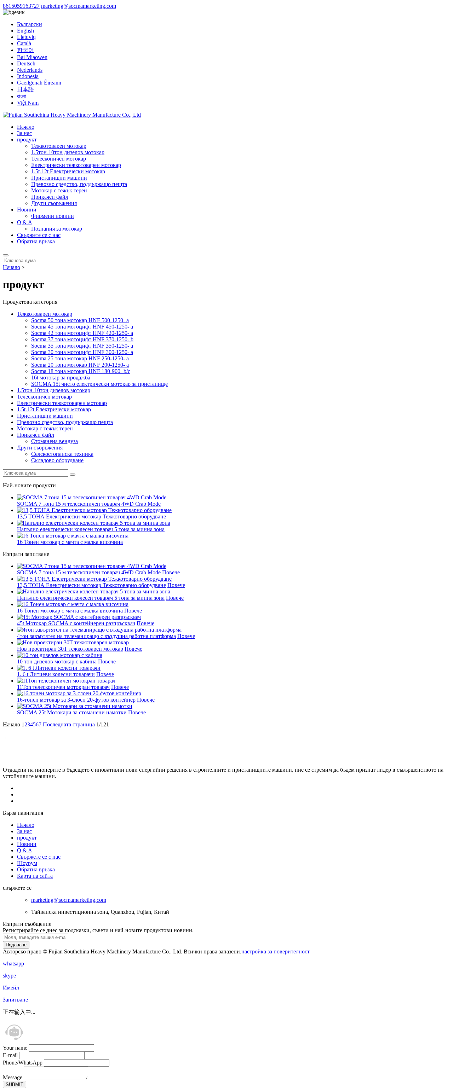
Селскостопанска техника (62, 454)
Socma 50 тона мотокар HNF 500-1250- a (80, 320)
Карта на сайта (35, 876)
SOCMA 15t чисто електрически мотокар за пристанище (99, 384)
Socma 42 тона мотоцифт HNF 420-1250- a (82, 333)
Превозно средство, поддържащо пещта (79, 184)
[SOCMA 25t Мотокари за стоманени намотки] (74, 706)
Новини (26, 210)
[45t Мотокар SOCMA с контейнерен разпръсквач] (79, 617)
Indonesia (28, 76)
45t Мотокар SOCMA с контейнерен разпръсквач (76, 623)
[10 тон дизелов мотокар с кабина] (59, 655)
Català (24, 43)
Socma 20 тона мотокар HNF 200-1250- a (80, 365)
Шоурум (27, 863)
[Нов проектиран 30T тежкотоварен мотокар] (73, 642)
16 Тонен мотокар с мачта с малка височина (70, 542)
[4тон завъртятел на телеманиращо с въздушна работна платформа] (99, 630)
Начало (25, 127)
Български (29, 24)
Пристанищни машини (59, 178)
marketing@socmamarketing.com (78, 6)
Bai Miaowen (32, 57)
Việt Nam (28, 103)
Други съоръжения (54, 203)
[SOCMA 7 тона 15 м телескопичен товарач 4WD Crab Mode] (91, 566)
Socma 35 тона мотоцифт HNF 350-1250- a (82, 346)
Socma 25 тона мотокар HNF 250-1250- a (80, 358)
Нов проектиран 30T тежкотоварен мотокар (70, 649)
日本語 (25, 89)
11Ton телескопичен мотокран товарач (63, 687)
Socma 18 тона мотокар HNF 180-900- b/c (80, 371)
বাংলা (21, 96)
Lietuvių (26, 37)
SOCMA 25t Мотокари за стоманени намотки (72, 712)
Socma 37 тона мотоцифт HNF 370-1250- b (82, 339)
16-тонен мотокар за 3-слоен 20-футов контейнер (76, 700)
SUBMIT (14, 1084)
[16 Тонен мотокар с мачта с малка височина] (72, 604)
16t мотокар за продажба (60, 378)
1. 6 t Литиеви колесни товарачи (56, 674)
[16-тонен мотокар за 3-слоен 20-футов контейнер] (79, 693)
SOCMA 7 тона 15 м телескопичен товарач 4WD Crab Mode (89, 504)
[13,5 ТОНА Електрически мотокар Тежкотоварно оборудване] (94, 579)
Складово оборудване (57, 460)
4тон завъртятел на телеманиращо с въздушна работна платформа (96, 636)
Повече (171, 572)
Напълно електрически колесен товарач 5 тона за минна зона (91, 529)
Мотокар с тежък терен (59, 190)
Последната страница (69, 724)
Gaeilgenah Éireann (39, 83)
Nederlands (29, 70)
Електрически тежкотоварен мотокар (76, 165)
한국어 (25, 50)
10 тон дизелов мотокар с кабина (57, 661)
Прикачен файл (49, 197)
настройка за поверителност (275, 951)
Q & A (24, 222)
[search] (5, 255)
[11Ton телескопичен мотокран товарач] (66, 681)
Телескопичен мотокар (58, 159)
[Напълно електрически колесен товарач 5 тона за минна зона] (93, 591)
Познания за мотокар (56, 229)
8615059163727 (21, 6)
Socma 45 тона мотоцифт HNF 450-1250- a (82, 327)
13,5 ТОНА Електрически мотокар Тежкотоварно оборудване (91, 516)
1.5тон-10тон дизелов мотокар (67, 152)
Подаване (16, 944)
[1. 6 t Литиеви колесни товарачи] (59, 668)
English (25, 31)
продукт (27, 140)
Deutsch (26, 63)
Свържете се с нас (39, 235)
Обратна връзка (36, 241)
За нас (24, 133)
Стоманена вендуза (54, 441)
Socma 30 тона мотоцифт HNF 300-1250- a (82, 352)
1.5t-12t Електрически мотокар (68, 171)
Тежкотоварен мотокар (58, 146)
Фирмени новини (52, 216)
